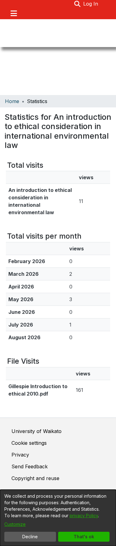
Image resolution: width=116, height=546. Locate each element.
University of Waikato (36, 431)
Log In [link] (91, 4)
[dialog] (58, 518)
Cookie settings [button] (29, 443)
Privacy (20, 455)
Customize (15, 524)
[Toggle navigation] (13, 13)
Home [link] (12, 101)
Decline (30, 536)
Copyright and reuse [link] (35, 478)
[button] (77, 3)
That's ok (84, 536)
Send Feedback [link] (29, 466)
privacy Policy (84, 515)
